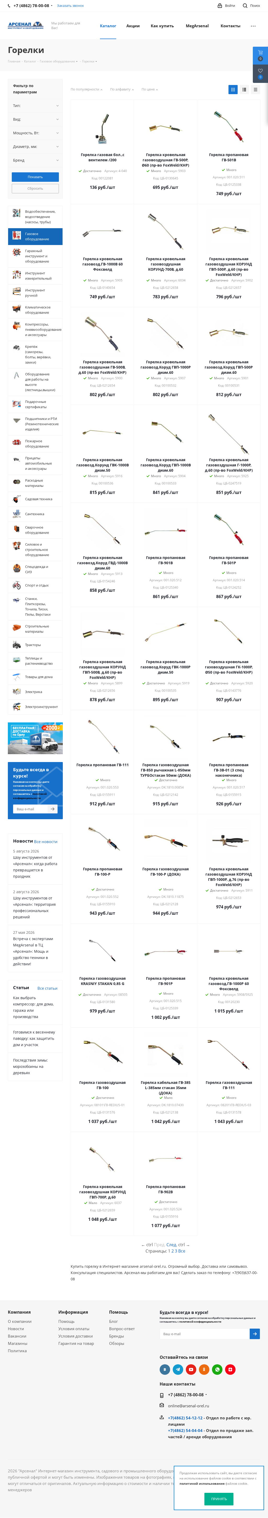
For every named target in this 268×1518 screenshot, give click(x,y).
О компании (20, 1321)
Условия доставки (75, 1336)
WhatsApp (217, 1369)
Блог (113, 1321)
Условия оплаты (74, 1328)
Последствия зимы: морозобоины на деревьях (30, 1066)
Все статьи (47, 988)
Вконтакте (165, 1369)
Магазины (17, 1343)
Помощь (66, 1321)
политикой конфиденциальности (200, 1321)
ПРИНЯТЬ (219, 1498)
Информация (73, 1312)
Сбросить (35, 188)
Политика (17, 1350)
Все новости (46, 841)
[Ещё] (253, 25)
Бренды (116, 1336)
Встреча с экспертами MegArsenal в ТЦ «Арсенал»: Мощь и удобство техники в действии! (33, 951)
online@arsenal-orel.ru (188, 1405)
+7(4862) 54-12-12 (185, 1417)
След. (171, 1245)
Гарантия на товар (76, 1343)
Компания (19, 1312)
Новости (16, 1328)
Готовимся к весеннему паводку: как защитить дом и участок (34, 1038)
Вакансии (17, 1336)
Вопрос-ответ (122, 1328)
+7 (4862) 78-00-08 (186, 1394)
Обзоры (116, 1343)
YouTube (191, 1369)
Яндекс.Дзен (230, 1369)
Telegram (178, 1369)
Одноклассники (204, 1369)
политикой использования (202, 1483)
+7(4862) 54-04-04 (185, 1430)
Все (181, 1251)
